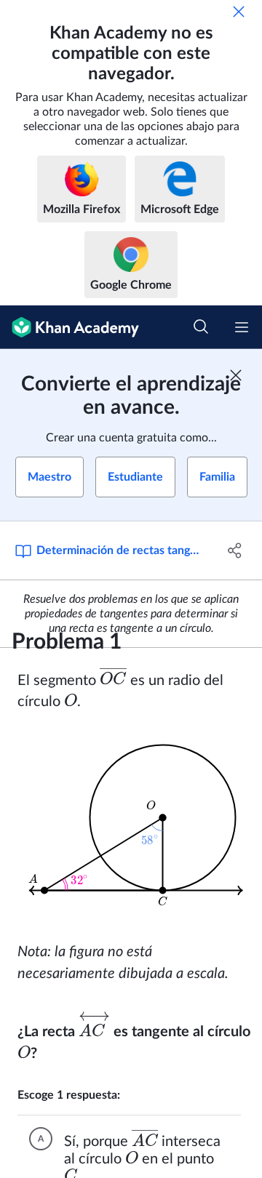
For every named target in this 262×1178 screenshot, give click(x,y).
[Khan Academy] (69, 327)
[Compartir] (235, 550)
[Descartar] (238, 11)
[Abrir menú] (241, 327)
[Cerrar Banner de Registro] (235, 375)
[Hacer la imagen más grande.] (135, 827)
